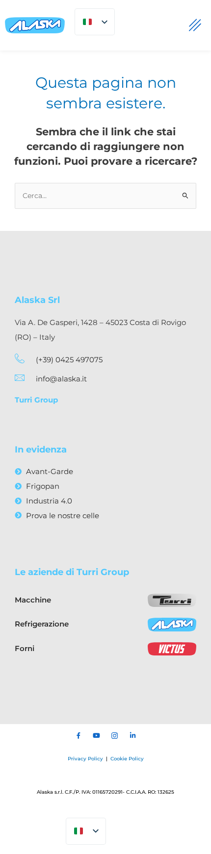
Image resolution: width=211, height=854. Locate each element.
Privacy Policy (86, 758)
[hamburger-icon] (195, 25)
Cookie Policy (127, 758)
